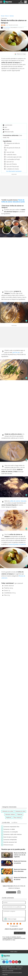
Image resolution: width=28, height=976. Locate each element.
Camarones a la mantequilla (10, 832)
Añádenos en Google (21, 54)
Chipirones (19, 814)
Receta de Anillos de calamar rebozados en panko (13, 201)
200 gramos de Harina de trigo (12, 149)
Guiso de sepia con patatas (10, 837)
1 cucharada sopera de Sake (14, 157)
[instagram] (10, 961)
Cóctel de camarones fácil (10, 842)
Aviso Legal (4, 968)
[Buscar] (26, 2)
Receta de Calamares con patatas (20, 862)
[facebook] (3, 961)
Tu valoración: (14, 926)
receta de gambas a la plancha (17, 544)
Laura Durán (7, 27)
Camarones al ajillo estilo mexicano (12, 834)
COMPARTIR (21, 3)
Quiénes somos (19, 966)
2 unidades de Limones (12, 169)
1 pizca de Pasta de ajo (12, 166)
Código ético (5, 974)
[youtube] (13, 961)
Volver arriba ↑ (14, 952)
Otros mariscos (17, 818)
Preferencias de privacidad (7, 970)
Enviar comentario (20, 933)
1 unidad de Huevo (11, 155)
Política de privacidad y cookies (15, 968)
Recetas (2, 16)
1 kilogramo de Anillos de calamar (12, 144)
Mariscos (7, 16)
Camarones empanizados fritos (11, 827)
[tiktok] (19, 961)
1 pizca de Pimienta (11, 164)
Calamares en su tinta (7, 811)
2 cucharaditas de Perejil (13, 159)
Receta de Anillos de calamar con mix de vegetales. (20, 855)
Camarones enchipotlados (10, 840)
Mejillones (8, 818)
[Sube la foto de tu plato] (19, 892)
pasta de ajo (16, 352)
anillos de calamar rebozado (18, 501)
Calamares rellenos (10, 814)
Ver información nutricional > (14, 171)
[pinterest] (16, 961)
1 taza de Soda (10, 152)
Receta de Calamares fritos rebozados (20, 870)
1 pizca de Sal (10, 162)
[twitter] (7, 961)
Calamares (12, 16)
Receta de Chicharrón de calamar (20, 879)
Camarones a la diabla (9, 829)
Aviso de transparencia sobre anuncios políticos (12, 972)
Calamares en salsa (20, 811)
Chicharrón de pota (8, 845)
